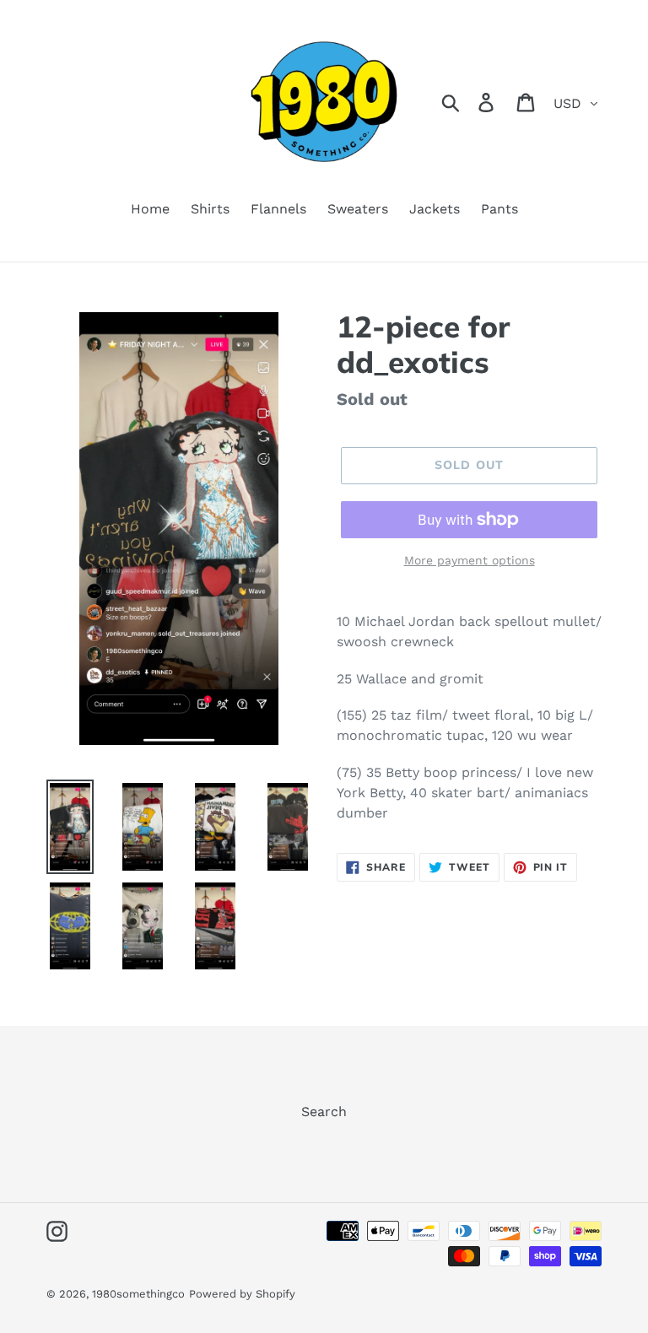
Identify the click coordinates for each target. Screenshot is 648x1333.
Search (324, 1112)
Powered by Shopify (242, 1293)
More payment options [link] (469, 560)
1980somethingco (138, 1293)
